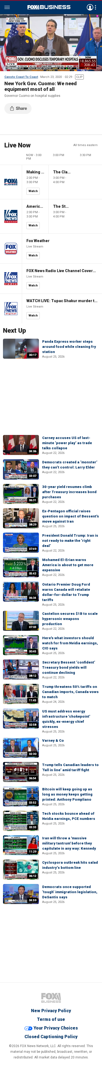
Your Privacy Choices (55, 1028)
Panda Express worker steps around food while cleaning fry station (69, 346)
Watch (33, 191)
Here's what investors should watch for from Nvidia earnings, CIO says (70, 643)
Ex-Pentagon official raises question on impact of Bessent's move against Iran (70, 516)
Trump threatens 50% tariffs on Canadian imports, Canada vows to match (70, 692)
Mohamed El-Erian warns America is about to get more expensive (67, 565)
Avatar (90, 7)
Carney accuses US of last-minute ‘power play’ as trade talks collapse (67, 443)
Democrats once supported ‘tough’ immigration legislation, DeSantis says (69, 892)
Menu (7, 7)
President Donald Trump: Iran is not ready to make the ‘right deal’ (70, 540)
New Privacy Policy (51, 1010)
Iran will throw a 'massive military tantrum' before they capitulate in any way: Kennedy (69, 843)
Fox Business (48, 7)
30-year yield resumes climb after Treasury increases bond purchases (69, 492)
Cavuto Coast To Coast (21, 77)
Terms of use (51, 1019)
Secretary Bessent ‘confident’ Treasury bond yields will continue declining (68, 667)
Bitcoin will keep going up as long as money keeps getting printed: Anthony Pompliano (67, 794)
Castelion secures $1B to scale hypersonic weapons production (70, 619)
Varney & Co (53, 740)
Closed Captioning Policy (51, 1036)
